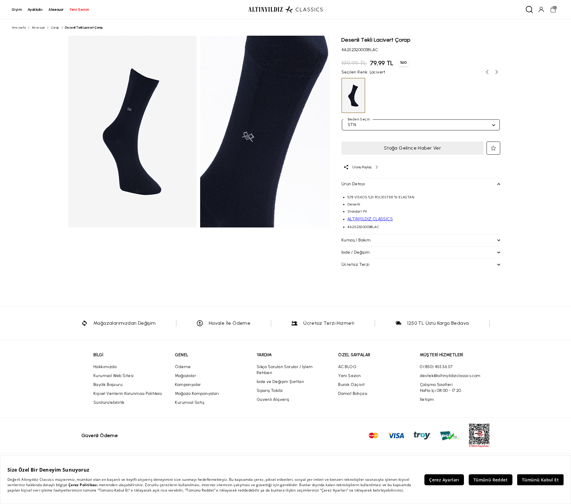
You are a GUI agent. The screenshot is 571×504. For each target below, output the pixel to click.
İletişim (427, 399)
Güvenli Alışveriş (273, 399)
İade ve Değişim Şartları (280, 381)
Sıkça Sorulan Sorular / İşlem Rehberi (285, 369)
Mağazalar (185, 375)
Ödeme (183, 366)
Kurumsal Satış (189, 402)
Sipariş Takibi (270, 390)
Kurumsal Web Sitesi (113, 375)
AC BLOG (347, 366)
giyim (17, 9)
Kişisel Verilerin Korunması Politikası (127, 393)
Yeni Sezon (349, 375)
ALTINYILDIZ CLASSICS (370, 219)
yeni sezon (79, 9)
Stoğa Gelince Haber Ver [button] (412, 148)
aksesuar (56, 9)
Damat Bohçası (352, 393)
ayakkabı (35, 9)
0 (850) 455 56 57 (436, 366)
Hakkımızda (105, 366)
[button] (493, 148)
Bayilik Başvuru (108, 384)
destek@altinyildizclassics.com (450, 375)
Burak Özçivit (351, 384)
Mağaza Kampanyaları (197, 393)
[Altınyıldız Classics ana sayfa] (285, 9)
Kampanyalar (188, 384)
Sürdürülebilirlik (109, 402)
